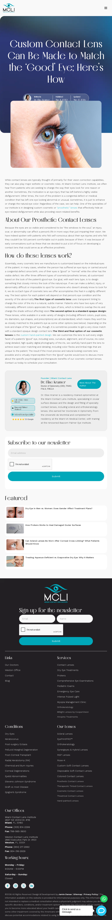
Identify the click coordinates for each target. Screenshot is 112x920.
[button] (106, 8)
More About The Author (87, 384)
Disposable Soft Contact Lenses (74, 770)
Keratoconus (12, 739)
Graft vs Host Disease (16, 787)
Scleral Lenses (65, 733)
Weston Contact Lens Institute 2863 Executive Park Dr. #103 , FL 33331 (22, 840)
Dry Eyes (9, 733)
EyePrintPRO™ (64, 739)
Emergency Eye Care (68, 691)
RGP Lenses (63, 755)
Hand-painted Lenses (68, 801)
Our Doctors (12, 664)
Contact (9, 675)
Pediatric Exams (65, 686)
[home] (8, 8)
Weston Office (12, 670)
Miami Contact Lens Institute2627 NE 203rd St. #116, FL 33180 (20, 820)
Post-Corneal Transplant (18, 755)
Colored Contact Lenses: (70, 776)
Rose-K (61, 760)
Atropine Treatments (67, 717)
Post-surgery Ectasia (16, 744)
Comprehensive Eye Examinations (75, 680)
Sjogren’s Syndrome (15, 792)
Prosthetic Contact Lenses (70, 781)
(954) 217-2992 (21, 847)
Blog (7, 680)
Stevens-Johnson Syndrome (20, 781)
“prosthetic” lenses (67, 207)
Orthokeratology (65, 707)
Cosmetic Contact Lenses (70, 791)
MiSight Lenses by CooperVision (73, 712)
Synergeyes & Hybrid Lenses (72, 749)
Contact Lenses (65, 664)
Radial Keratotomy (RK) (17, 760)
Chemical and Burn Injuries (19, 765)
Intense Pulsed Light (68, 696)
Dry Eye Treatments (67, 670)
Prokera (61, 675)
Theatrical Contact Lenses (70, 796)
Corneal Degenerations (17, 770)
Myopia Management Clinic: (71, 702)
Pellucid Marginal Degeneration (21, 749)
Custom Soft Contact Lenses (73, 765)
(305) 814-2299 (22, 827)
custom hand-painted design (36, 335)
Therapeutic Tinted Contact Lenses (75, 786)
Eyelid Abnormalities (16, 776)
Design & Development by (52, 894)
